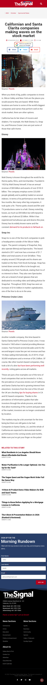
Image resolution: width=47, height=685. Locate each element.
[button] (5, 3)
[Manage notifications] (42, 680)
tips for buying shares (28, 392)
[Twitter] (21, 680)
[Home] (2, 13)
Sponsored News (23, 13)
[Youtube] (29, 680)
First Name (5, 556)
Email (3, 573)
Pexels (11, 89)
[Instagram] (25, 680)
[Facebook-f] (17, 680)
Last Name (5, 564)
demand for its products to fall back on (26, 227)
